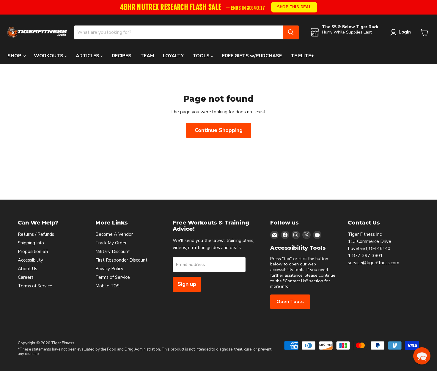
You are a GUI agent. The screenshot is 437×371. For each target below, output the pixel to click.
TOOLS (202, 55)
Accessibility (30, 260)
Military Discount (112, 251)
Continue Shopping (219, 130)
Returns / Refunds (36, 234)
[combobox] (178, 32)
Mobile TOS (107, 286)
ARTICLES (88, 55)
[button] (421, 355)
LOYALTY (173, 55)
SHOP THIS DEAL (294, 7)
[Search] (291, 32)
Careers (26, 277)
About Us (27, 269)
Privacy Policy (109, 269)
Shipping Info (31, 243)
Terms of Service (35, 286)
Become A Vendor (114, 234)
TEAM (147, 55)
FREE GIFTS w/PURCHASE (252, 55)
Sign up (186, 284)
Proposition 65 (33, 251)
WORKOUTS (49, 55)
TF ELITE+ (302, 55)
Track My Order (111, 243)
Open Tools (290, 301)
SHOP (15, 55)
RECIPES (121, 55)
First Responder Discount (121, 260)
